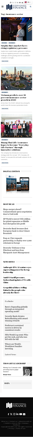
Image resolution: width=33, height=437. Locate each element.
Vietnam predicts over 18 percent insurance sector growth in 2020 (13, 97)
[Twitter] (11, 414)
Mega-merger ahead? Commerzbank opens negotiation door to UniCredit (17, 211)
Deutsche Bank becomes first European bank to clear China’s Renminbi (16, 231)
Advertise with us (25, 421)
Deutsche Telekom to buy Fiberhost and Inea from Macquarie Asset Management (16, 250)
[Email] (24, 414)
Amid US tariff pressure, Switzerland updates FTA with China (16, 280)
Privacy (11, 428)
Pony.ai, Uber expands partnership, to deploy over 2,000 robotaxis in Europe (17, 240)
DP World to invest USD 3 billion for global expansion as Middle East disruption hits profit (16, 221)
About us (4, 421)
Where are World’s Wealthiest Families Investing (13, 346)
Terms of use (20, 428)
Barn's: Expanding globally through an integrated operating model (16, 309)
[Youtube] (20, 414)
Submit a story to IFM (12, 423)
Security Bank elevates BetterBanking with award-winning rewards (16, 318)
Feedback (16, 425)
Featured (4, 43)
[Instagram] (14, 414)
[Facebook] (8, 414)
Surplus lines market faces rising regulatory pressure (14, 46)
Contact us (13, 421)
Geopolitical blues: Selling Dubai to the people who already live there (15, 290)
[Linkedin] (17, 414)
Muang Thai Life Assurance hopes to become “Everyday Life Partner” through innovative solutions (15, 146)
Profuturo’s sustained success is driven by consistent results (14, 327)
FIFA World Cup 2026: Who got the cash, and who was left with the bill (16, 337)
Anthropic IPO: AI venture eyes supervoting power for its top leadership (17, 270)
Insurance (12, 43)
